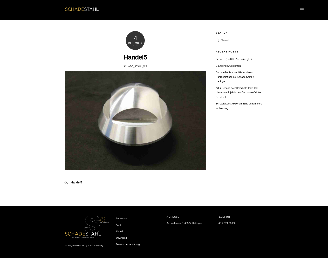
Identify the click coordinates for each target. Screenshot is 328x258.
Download (121, 237)
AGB (118, 224)
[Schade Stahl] (82, 11)
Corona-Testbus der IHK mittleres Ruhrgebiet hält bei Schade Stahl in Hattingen (235, 77)
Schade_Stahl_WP (135, 66)
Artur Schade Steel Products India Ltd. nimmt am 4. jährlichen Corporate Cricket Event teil (238, 92)
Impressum (122, 218)
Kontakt (120, 231)
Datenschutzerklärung (128, 244)
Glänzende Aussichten (228, 65)
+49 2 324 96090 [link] (226, 223)
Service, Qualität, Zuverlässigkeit (234, 59)
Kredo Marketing (95, 245)
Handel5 (135, 57)
